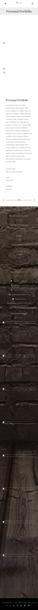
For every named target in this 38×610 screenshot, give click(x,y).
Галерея (19, 254)
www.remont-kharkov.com (19, 225)
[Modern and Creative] (34, 200)
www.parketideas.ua (19, 228)
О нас (19, 258)
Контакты (19, 264)
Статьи (19, 261)
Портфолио (19, 248)
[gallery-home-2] (19, 73)
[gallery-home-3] (19, 69)
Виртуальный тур (19, 251)
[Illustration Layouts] (4, 200)
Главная (19, 245)
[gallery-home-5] (19, 43)
